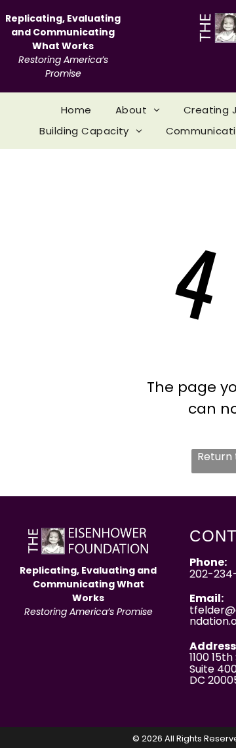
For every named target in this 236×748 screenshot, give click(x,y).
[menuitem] (76, 110)
